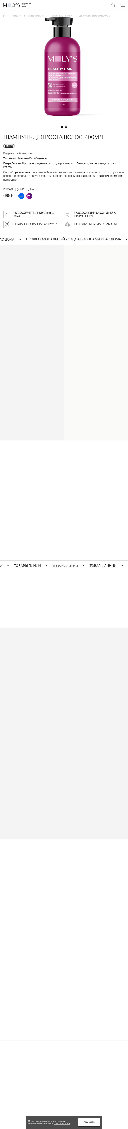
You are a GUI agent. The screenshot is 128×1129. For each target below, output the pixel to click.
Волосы (18, 667)
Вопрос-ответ (74, 1065)
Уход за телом (43, 1071)
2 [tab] (66, 127)
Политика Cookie (62, 1123)
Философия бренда (77, 1086)
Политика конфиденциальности (79, 1098)
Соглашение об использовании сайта (78, 1106)
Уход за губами (43, 1081)
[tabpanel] (64, 66)
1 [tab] (62, 127)
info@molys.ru (22, 966)
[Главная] (4, 15)
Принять (89, 1122)
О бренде (71, 1081)
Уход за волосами (45, 1076)
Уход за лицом (43, 1065)
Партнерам (72, 1091)
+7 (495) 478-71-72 (26, 975)
